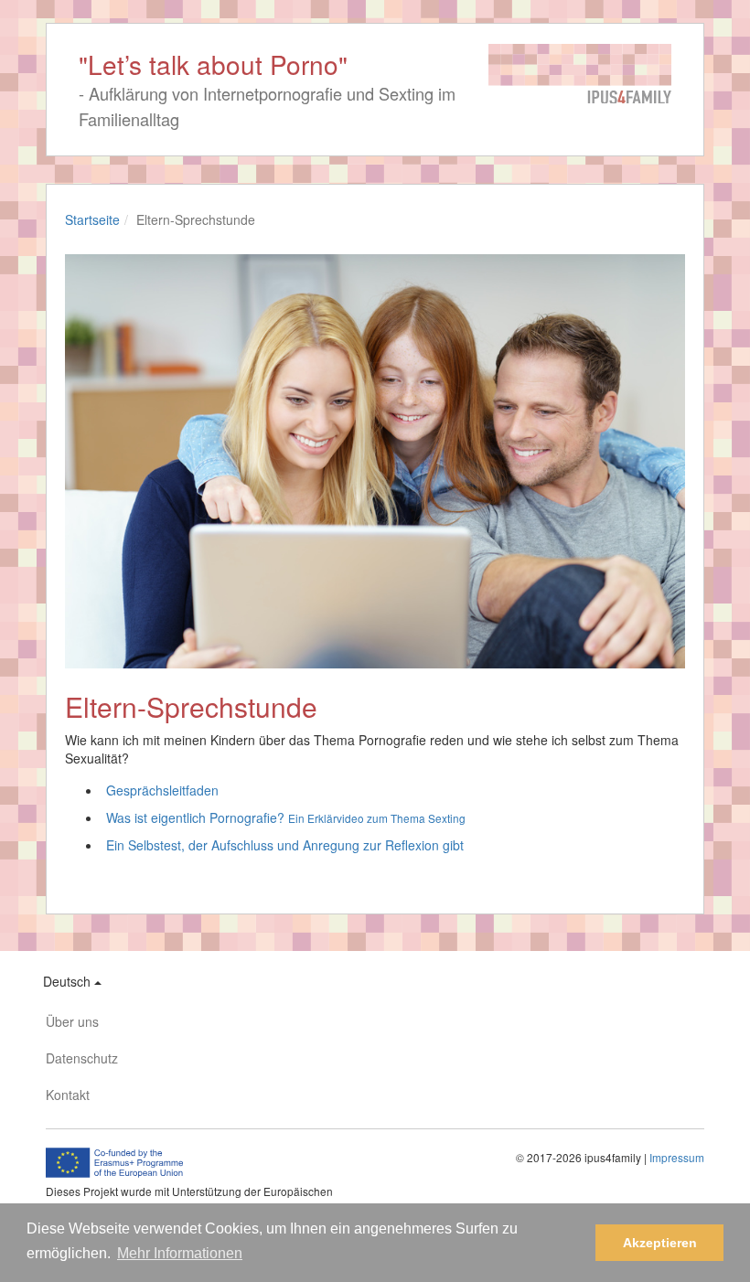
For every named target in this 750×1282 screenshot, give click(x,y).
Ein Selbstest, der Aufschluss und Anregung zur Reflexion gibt (285, 845)
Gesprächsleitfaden (162, 790)
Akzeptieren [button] (660, 1242)
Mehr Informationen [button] (179, 1253)
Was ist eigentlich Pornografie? (286, 817)
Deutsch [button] (68, 981)
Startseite (92, 219)
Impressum (676, 1157)
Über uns (72, 1021)
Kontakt (68, 1094)
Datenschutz (82, 1058)
